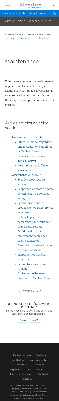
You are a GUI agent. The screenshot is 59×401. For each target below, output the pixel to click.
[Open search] (52, 5)
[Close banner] (55, 13)
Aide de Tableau (16, 34)
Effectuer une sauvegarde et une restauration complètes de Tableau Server (35, 146)
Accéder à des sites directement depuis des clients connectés (32, 236)
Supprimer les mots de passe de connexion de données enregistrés (36, 193)
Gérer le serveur (26, 38)
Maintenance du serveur (26, 174)
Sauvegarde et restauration (28, 137)
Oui (22, 320)
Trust (29, 369)
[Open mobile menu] (7, 4)
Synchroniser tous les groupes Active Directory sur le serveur (35, 207)
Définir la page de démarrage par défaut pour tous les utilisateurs (34, 222)
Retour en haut (31, 291)
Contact (40, 369)
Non (34, 320)
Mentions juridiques (22, 355)
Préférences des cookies (21, 374)
